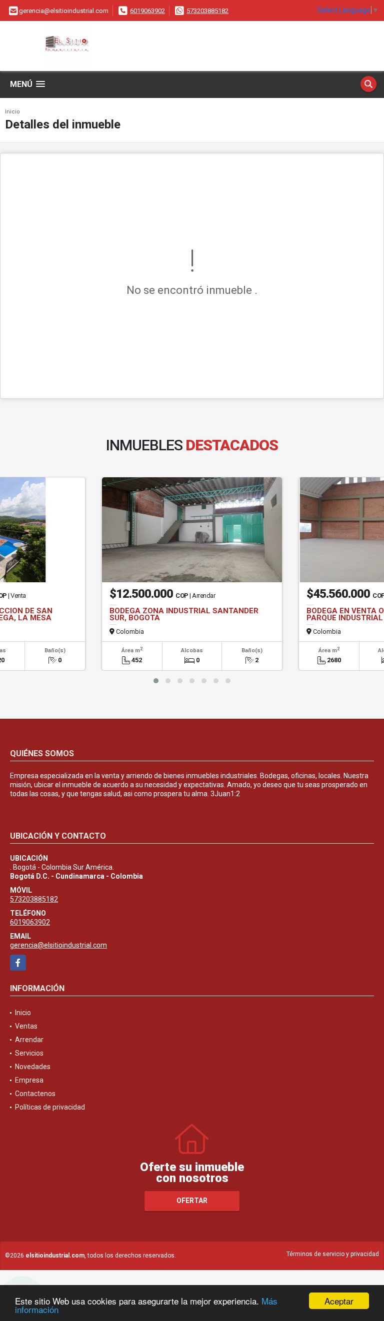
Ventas (26, 1026)
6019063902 (147, 10)
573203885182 (207, 10)
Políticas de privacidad (50, 1107)
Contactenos (35, 1094)
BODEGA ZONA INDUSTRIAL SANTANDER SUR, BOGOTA (184, 614)
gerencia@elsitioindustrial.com (58, 945)
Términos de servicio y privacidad (332, 1254)
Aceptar (339, 1301)
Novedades (32, 1067)
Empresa (29, 1080)
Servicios (29, 1053)
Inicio (12, 111)
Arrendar (29, 1040)
